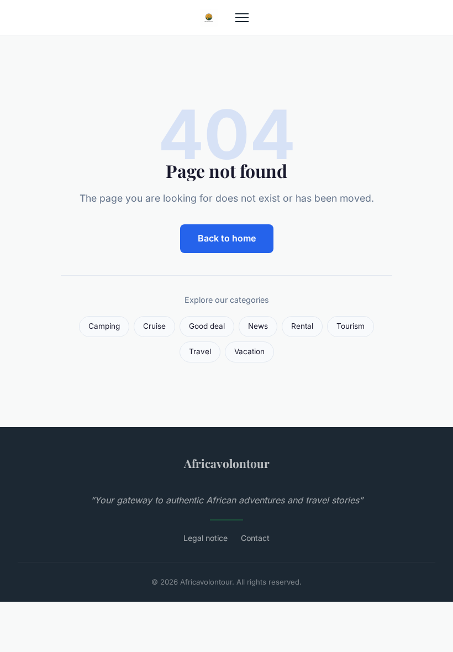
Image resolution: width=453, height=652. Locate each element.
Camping (104, 326)
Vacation (249, 351)
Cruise (154, 326)
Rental (302, 326)
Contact (255, 538)
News (258, 326)
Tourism (350, 326)
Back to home (227, 238)
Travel (200, 351)
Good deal (207, 326)
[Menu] (242, 18)
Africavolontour (227, 463)
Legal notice (205, 538)
